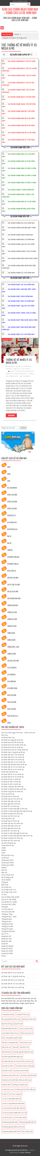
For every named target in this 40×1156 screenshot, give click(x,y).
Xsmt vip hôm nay (7, 794)
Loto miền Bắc (11, 674)
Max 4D (9, 543)
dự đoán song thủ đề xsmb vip (12, 786)
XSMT (8, 481)
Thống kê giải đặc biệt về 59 (11, 1131)
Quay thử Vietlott (12, 716)
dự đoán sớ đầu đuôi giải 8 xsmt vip (14, 809)
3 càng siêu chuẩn (8, 1014)
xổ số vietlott (11, 515)
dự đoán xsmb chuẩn (21, 1071)
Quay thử (4, 944)
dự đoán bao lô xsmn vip (10, 821)
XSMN (8, 474)
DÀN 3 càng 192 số (27, 1033)
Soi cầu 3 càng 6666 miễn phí (11, 1099)
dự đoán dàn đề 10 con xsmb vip (13, 762)
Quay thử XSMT (11, 709)
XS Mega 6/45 (13, 376)
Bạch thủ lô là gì (7, 1024)
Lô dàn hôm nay (7, 1089)
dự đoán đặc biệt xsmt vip (10, 801)
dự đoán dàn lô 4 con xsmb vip (12, 769)
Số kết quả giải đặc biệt (9, 1122)
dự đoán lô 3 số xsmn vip (10, 831)
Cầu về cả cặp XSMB (8, 899)
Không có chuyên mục (20, 1085)
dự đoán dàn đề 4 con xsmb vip (12, 755)
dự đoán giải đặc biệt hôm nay (23, 1052)
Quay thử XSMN (11, 702)
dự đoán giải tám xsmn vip (10, 828)
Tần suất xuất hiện (13, 660)
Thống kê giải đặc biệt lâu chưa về (13, 1127)
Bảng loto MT (6, 936)
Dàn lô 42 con (6, 1047)
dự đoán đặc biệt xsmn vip (10, 826)
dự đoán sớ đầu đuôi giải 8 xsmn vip (14, 833)
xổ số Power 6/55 (12, 529)
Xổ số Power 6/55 (7, 875)
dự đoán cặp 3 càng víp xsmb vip (13, 752)
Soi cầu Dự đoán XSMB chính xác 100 (14, 1113)
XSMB (8, 467)
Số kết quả (5, 858)
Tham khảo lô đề (7, 339)
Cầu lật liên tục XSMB (9, 902)
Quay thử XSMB (11, 695)
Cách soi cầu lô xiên (26, 1028)
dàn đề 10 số (24, 1047)
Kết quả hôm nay (7, 855)
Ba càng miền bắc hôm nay (11, 1019)
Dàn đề (15, 1047)
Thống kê (10, 550)
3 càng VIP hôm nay (22, 1014)
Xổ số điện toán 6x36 (13, 557)
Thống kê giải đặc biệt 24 (27, 1122)
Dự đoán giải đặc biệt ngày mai (12, 1057)
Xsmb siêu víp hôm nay (9, 772)
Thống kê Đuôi (11, 640)
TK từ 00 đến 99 (11, 667)
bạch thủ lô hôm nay (29, 1019)
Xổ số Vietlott (6, 880)
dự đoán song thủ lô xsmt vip (12, 813)
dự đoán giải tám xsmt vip (10, 804)
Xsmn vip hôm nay (8, 818)
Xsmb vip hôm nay (8, 737)
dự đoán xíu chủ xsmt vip (10, 816)
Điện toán (4, 885)
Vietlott (3, 867)
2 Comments (26, 376)
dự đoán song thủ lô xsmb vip (12, 791)
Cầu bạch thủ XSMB (8, 904)
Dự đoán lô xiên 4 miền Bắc (25, 1066)
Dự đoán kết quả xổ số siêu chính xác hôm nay (17, 1061)
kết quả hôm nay (12, 488)
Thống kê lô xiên (12, 619)
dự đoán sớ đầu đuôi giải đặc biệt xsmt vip (16, 811)
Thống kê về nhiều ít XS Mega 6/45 (19, 361)
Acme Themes (25, 1152)
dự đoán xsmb (7, 1071)
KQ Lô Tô (4, 934)
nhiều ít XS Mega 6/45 (17, 371)
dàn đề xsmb (6, 1052)
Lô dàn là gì (19, 1089)
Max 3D (9, 536)
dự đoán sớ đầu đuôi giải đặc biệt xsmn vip (16, 836)
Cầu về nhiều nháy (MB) (14, 598)
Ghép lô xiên (6, 1085)
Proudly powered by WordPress (16, 1150)
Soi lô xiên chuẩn (20, 1117)
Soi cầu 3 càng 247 (16, 1094)
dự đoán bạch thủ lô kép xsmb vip (13, 745)
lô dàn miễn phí (30, 1089)
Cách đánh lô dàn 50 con (10, 1033)
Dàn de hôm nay (25, 1042)
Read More (11, 415)
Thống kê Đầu (11, 633)
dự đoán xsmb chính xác (10, 1075)
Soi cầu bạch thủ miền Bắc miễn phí (13, 1108)
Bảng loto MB (6, 941)
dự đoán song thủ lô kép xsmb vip (13, 789)
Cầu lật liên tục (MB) (13, 584)
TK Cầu (4, 894)
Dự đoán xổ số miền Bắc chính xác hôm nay (16, 1080)
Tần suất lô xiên (27, 1131)
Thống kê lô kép (12, 626)
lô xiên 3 (5, 1094)
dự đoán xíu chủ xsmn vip (10, 840)
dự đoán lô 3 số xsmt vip (10, 806)
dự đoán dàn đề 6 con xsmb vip (12, 757)
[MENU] (2, 27)
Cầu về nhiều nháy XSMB (10, 897)
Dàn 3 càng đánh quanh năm (11, 1038)
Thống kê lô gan (12, 612)
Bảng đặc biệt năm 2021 (9, 1028)
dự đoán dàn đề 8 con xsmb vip (12, 759)
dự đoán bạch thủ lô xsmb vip (12, 747)
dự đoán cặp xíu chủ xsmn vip (12, 823)
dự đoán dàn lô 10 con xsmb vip (12, 767)
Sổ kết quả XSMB (12, 494)
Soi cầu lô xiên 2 (7, 1117)
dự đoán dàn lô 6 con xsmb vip (12, 774)
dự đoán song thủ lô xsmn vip (12, 838)
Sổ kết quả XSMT (12, 508)
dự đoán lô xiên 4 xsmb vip (11, 784)
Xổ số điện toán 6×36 (9, 892)
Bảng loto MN (6, 939)
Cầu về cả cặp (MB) (12, 591)
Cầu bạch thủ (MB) (12, 577)
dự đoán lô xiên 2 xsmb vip (11, 779)
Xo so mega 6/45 (12, 522)
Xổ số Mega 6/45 (7, 877)
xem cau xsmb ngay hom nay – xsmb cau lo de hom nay (20, 11)
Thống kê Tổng (11, 654)
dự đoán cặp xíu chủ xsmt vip (11, 799)
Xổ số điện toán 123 (13, 564)
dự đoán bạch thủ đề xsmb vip (12, 742)
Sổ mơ (9, 723)
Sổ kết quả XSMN (12, 501)
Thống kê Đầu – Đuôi (13, 647)
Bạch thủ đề (18, 1024)
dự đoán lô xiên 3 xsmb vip (11, 782)
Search (23, 428)
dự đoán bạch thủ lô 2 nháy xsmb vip (14, 750)
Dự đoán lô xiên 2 (8, 1066)
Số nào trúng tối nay (8, 843)
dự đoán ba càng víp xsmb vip (12, 740)
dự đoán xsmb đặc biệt (28, 1075)
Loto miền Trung (12, 688)
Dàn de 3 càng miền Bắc (10, 1042)
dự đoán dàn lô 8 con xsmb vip (12, 777)
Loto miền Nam (11, 681)
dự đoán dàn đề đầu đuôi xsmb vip (14, 764)
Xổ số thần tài (11, 571)
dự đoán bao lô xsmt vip (10, 796)
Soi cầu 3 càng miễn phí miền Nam (13, 1103)
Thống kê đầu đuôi (12, 605)
